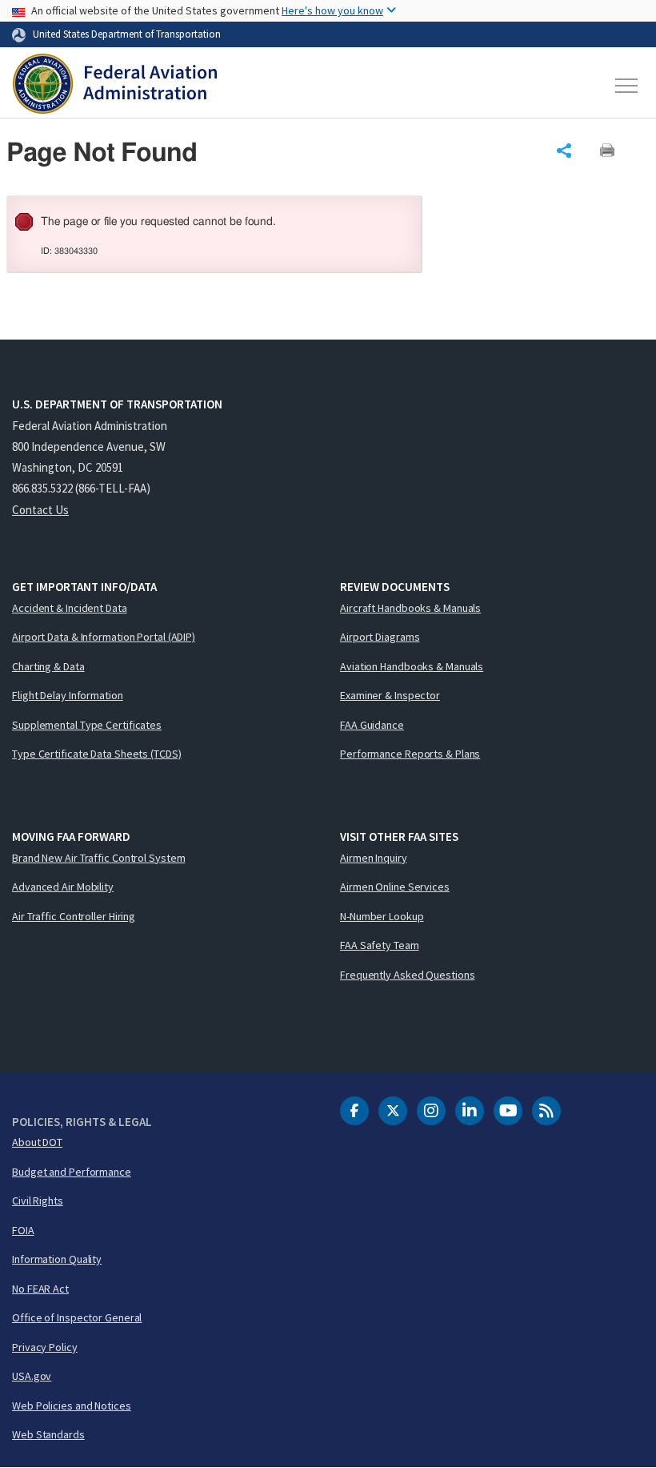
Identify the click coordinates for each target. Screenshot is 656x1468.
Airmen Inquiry (373, 858)
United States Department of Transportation (127, 33)
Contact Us (40, 509)
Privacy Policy (45, 1347)
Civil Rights (37, 1200)
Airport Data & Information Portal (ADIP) (103, 636)
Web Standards (48, 1434)
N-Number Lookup (382, 916)
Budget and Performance (71, 1171)
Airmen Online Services (395, 886)
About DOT (37, 1142)
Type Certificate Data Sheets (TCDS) (97, 753)
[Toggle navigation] (627, 85)
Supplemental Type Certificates (87, 725)
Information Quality (57, 1259)
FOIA (23, 1230)
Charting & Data (48, 666)
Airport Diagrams (379, 636)
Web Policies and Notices (71, 1405)
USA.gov (31, 1376)
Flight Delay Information (67, 695)
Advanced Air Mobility (63, 886)
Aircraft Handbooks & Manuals (410, 608)
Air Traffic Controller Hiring (73, 916)
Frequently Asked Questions (407, 974)
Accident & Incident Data (69, 608)
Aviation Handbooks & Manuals (411, 666)
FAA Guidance (372, 725)
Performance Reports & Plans (410, 753)
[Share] (564, 150)
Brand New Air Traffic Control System (98, 858)
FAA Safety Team (379, 945)
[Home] (115, 86)
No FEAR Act (40, 1288)
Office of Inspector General (77, 1317)
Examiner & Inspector (390, 695)
